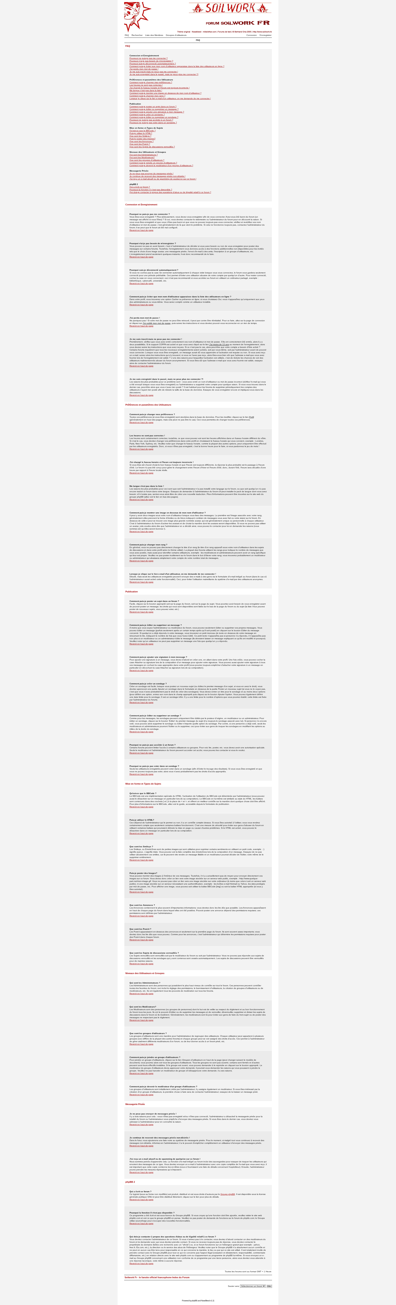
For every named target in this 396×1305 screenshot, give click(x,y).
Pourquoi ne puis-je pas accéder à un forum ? (151, 120)
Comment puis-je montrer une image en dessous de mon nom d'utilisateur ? (166, 93)
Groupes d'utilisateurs (176, 35)
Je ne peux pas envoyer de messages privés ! (151, 173)
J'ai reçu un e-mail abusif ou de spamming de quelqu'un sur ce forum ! (163, 179)
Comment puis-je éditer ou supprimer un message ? (154, 109)
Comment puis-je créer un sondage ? (147, 114)
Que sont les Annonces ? (142, 141)
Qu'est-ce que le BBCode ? (143, 130)
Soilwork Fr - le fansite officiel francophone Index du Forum (157, 1277)
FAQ (127, 35)
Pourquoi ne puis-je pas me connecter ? (149, 58)
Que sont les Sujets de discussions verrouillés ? (152, 147)
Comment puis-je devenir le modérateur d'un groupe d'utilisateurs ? (161, 165)
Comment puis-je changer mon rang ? (147, 96)
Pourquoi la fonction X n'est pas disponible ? (151, 189)
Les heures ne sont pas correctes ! (146, 85)
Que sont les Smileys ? (140, 136)
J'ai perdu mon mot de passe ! (144, 69)
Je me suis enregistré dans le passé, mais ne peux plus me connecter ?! (164, 74)
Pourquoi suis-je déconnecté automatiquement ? (153, 63)
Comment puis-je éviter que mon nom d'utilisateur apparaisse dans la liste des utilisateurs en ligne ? (177, 66)
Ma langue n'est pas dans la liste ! (146, 90)
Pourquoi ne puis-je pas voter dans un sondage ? (153, 122)
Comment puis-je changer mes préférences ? (151, 82)
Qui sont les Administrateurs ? (144, 155)
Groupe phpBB (227, 1194)
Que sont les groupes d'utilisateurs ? (147, 160)
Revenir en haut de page (141, 230)
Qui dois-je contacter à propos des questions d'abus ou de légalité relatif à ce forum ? (170, 192)
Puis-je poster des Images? (143, 139)
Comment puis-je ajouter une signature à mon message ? (157, 112)
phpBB (194, 1300)
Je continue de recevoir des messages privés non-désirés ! (157, 176)
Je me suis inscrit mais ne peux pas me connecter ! (154, 72)
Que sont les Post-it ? (140, 144)
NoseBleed (205, 1300)
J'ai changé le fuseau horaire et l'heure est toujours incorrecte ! (160, 88)
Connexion (251, 35)
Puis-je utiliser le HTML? (141, 133)
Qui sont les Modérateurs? (142, 157)
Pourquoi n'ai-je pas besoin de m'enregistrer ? (151, 61)
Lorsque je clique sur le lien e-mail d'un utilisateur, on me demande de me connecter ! (170, 98)
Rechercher (137, 35)
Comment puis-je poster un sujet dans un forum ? (153, 106)
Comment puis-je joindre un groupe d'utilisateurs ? (153, 163)
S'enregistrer (265, 35)
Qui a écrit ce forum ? (140, 187)
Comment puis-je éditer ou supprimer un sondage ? (154, 117)
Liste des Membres (154, 35)
